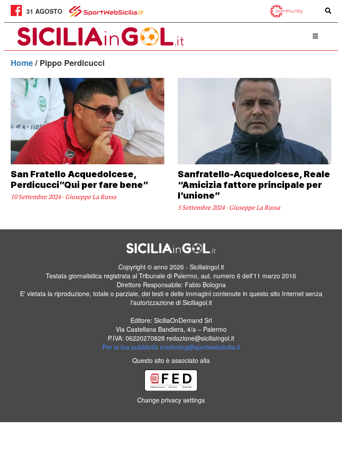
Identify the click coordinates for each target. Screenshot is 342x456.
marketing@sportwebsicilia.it (200, 346)
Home (23, 63)
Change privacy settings (171, 399)
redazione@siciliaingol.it (200, 338)
